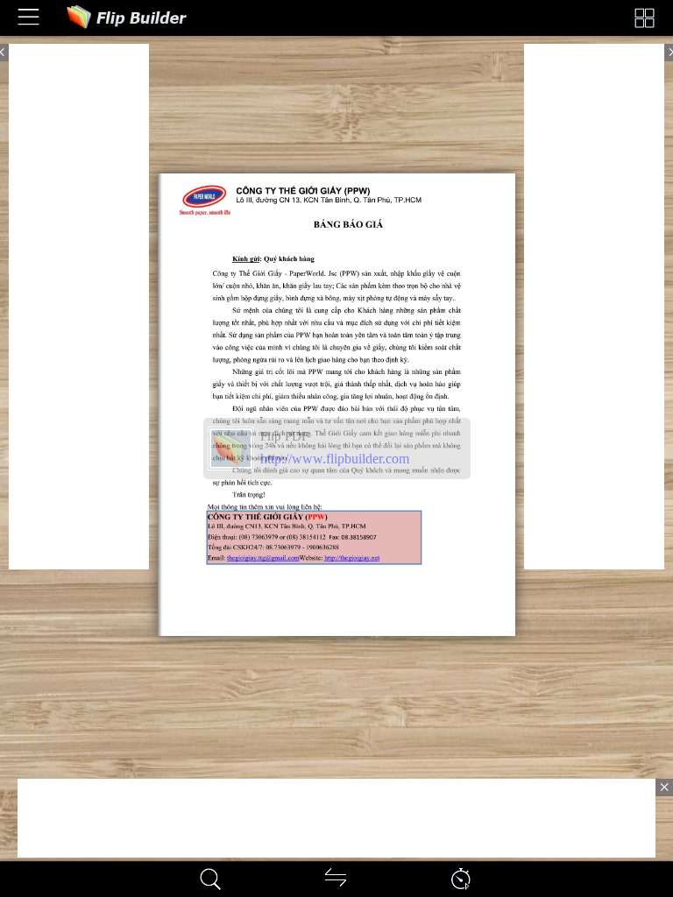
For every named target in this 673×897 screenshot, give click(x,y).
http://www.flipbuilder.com (334, 458)
